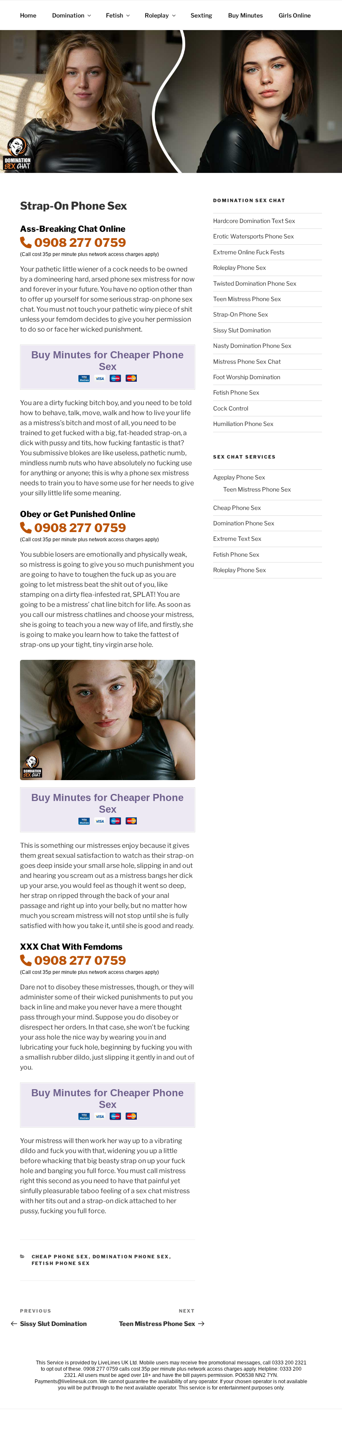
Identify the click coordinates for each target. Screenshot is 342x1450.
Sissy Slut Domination (242, 330)
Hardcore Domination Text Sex (254, 220)
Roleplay (157, 15)
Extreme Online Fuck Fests (248, 252)
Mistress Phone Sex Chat (247, 361)
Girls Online (295, 15)
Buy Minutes (245, 15)
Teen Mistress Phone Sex (247, 298)
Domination (68, 15)
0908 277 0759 (79, 243)
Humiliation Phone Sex (243, 423)
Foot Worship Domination (246, 376)
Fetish (114, 15)
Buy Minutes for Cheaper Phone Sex (107, 360)
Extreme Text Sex (237, 538)
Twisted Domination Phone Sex (255, 283)
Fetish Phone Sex (61, 1263)
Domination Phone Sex (131, 1257)
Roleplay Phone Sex (239, 267)
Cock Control (230, 408)
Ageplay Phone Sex (239, 477)
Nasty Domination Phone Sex (252, 345)
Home (28, 15)
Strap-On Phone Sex (240, 314)
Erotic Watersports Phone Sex (253, 236)
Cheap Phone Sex (60, 1257)
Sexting (201, 15)
